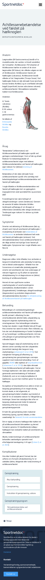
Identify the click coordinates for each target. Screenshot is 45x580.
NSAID (12, 363)
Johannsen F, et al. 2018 (23, 352)
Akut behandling (13, 479)
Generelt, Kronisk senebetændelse (28, 417)
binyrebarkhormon (35, 363)
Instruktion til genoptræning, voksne (21, 493)
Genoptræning (12, 486)
